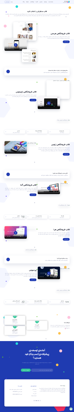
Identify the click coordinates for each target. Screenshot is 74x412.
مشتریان (41, 2)
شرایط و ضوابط (33, 395)
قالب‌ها (37, 2)
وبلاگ (24, 2)
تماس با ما (34, 393)
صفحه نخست (50, 2)
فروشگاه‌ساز (32, 2)
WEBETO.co (14, 321)
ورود (11, 2)
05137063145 (37, 326)
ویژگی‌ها (45, 2)
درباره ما (35, 391)
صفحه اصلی (34, 389)
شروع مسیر (7, 2)
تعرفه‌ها (27, 2)
